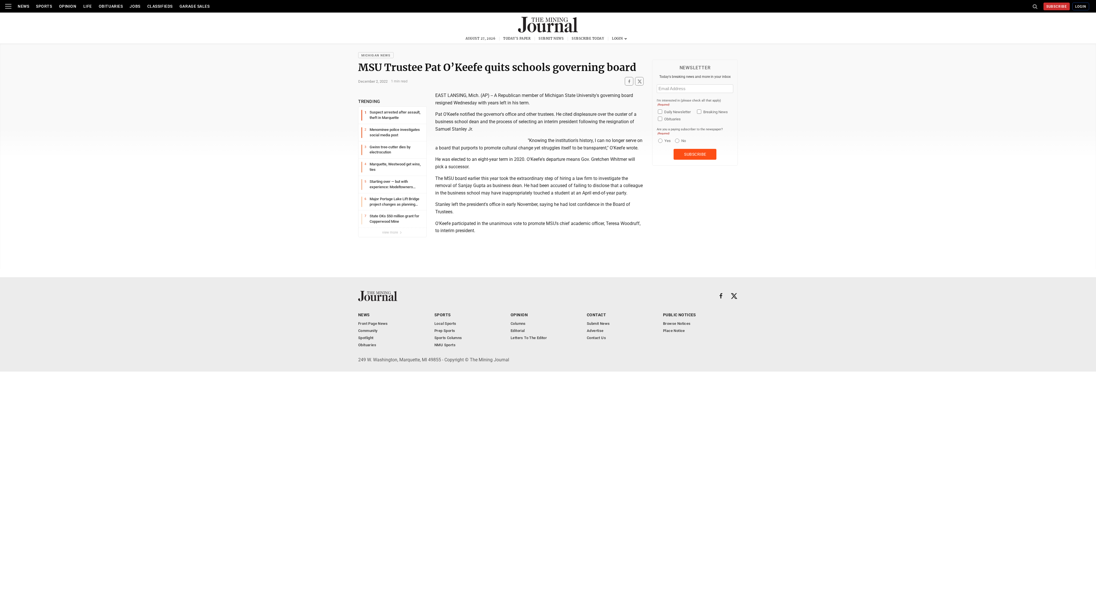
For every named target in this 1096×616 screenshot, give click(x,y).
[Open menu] (8, 6)
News (23, 6)
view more (390, 232)
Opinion (67, 6)
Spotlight (366, 338)
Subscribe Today (588, 38)
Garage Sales (195, 6)
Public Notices (679, 315)
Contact (596, 315)
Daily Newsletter (677, 112)
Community (368, 331)
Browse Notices (676, 323)
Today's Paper (517, 38)
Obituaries (111, 6)
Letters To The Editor (529, 338)
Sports (44, 6)
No (683, 141)
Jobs (135, 6)
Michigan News (375, 55)
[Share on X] (639, 81)
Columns (518, 323)
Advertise (595, 331)
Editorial (518, 331)
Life (87, 6)
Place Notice (674, 331)
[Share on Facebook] (629, 81)
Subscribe (1056, 7)
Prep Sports (444, 331)
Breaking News (715, 112)
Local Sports (445, 323)
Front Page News (373, 323)
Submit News (551, 38)
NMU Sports (445, 345)
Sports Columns (448, 338)
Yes (666, 141)
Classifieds (160, 6)
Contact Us (596, 338)
